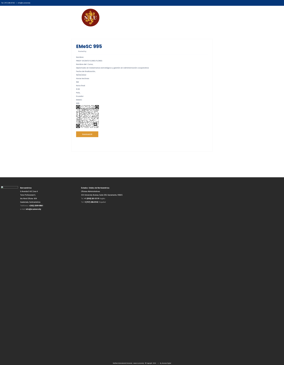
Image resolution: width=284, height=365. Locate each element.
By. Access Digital (165, 363)
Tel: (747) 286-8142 (8, 3)
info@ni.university (24, 3)
